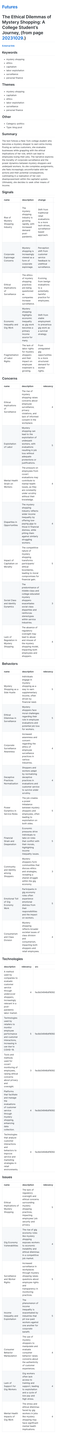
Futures (10, 6)
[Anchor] (19, 52)
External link (8, 45)
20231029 (12, 38)
